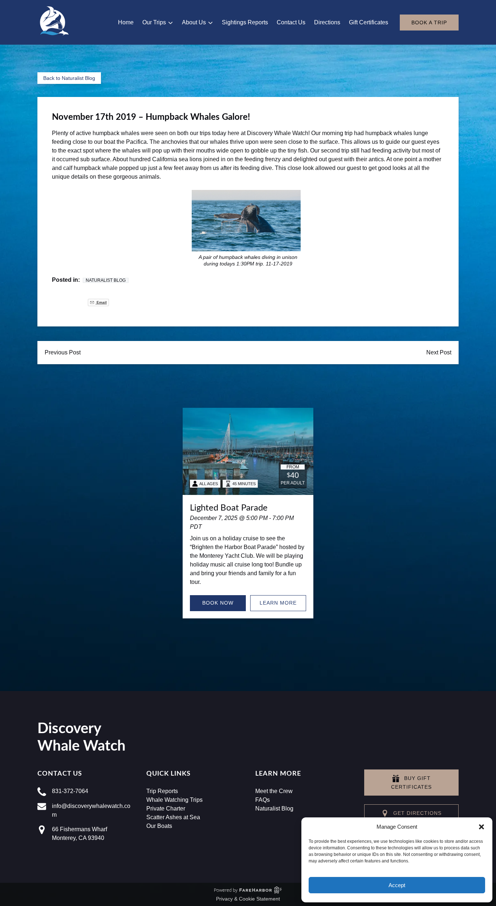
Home (126, 22)
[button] (481, 826)
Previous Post (63, 352)
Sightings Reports (245, 22)
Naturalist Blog (106, 280)
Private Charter (165, 808)
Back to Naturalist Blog (69, 78)
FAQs (262, 800)
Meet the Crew (274, 791)
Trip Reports (162, 791)
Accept (397, 885)
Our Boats (159, 826)
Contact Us (291, 22)
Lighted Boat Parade (229, 508)
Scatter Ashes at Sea (173, 817)
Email (101, 302)
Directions (327, 22)
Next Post (438, 352)
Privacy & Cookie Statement (248, 899)
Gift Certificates (368, 22)
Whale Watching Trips (174, 800)
